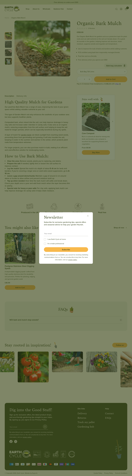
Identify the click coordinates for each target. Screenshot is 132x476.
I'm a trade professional (55, 243)
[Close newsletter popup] (89, 216)
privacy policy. (72, 260)
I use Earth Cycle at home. (56, 239)
